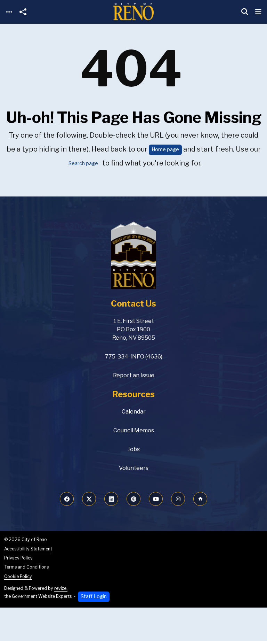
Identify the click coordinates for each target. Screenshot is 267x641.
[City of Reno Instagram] (178, 499)
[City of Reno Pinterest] (133, 499)
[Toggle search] (244, 12)
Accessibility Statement (28, 548)
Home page (165, 149)
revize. (60, 588)
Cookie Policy (18, 576)
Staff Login (94, 596)
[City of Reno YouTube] (156, 499)
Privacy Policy (18, 558)
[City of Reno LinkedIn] (111, 499)
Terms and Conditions (26, 567)
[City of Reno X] (89, 499)
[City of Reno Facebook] (67, 499)
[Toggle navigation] (9, 12)
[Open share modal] (23, 12)
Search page (83, 163)
